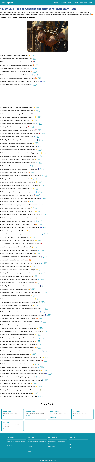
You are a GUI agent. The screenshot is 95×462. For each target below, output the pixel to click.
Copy (33, 55)
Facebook (30, 449)
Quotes (75, 2)
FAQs (70, 444)
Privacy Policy (51, 446)
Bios (69, 2)
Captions (63, 2)
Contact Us (10, 445)
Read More (5, 415)
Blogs (91, 2)
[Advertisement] (41, 97)
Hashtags (83, 2)
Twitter (29, 451)
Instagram (30, 446)
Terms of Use (72, 441)
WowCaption (7, 2)
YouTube (30, 454)
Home (56, 2)
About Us (71, 447)
